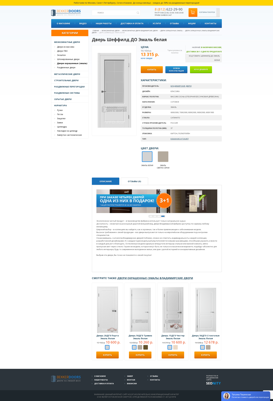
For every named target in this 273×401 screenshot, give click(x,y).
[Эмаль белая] (107, 347)
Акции (192, 23)
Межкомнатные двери (67, 42)
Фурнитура (60, 105)
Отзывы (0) (134, 181)
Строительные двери (66, 80)
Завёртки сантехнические (69, 135)
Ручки (60, 110)
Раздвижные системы (67, 93)
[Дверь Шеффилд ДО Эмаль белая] (114, 128)
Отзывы (174, 23)
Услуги (157, 23)
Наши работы (103, 23)
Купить (107, 354)
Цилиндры (62, 126)
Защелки (61, 118)
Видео (83, 23)
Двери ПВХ (62, 51)
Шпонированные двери (68, 59)
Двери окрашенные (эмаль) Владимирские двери (155, 278)
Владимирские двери (181, 86)
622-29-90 (169, 9)
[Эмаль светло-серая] (140, 347)
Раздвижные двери (66, 67)
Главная (96, 31)
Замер (130, 376)
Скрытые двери (63, 99)
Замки (60, 122)
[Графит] (145, 347)
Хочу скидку (146, 58)
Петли (60, 114)
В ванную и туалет (180, 139)
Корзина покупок (207, 12)
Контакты (210, 23)
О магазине (63, 23)
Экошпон (61, 55)
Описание (106, 181)
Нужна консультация (176, 69)
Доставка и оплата (132, 23)
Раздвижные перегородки (69, 86)
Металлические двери (67, 74)
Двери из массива (65, 46)
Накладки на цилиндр (67, 130)
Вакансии (132, 383)
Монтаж (131, 380)
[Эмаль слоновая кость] (175, 347)
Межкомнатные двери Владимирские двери (140, 31)
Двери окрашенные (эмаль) (72, 63)
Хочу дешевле (201, 69)
